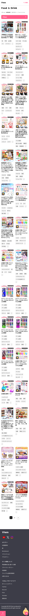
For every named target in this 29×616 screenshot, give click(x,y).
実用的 (21, 273)
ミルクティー (19, 80)
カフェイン (18, 49)
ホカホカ (18, 110)
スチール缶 (18, 41)
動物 (8, 313)
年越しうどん (22, 431)
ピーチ (8, 136)
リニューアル (5, 180)
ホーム (3, 12)
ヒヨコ (17, 238)
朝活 (17, 146)
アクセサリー (5, 557)
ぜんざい (22, 107)
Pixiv (3, 592)
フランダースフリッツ (6, 441)
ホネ (24, 203)
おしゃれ (18, 377)
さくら (3, 136)
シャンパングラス (20, 501)
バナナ (8, 141)
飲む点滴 (9, 241)
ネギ (6, 107)
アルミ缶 (24, 41)
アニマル (18, 371)
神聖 (3, 470)
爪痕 (17, 206)
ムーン (17, 203)
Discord (4, 589)
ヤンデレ (18, 401)
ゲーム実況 (4, 307)
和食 (17, 107)
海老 (17, 176)
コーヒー (18, 75)
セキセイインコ (19, 243)
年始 (17, 428)
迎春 (17, 431)
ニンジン (22, 206)
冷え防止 (4, 246)
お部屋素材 (5, 545)
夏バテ (3, 243)
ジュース (4, 210)
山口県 (9, 41)
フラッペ (4, 141)
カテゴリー (14, 12)
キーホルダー (5, 139)
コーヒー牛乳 (19, 77)
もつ (3, 110)
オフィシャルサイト (7, 584)
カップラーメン (5, 502)
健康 (25, 273)
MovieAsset (5, 551)
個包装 (7, 177)
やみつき (4, 175)
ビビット (4, 313)
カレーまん (9, 72)
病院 (24, 398)
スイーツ (8, 438)
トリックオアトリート (7, 472)
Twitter (4, 587)
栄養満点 (4, 241)
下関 (6, 41)
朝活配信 (22, 146)
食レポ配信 (4, 433)
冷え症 (8, 243)
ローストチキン (19, 504)
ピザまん (4, 75)
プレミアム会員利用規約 (8, 573)
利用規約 (4, 570)
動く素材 (4, 213)
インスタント (5, 505)
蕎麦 (11, 502)
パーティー (8, 43)
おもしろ (4, 478)
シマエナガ (23, 238)
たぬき (9, 272)
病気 (17, 398)
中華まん (4, 77)
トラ (6, 272)
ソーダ (3, 402)
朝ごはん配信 (19, 143)
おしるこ (18, 113)
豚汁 (23, 110)
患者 (21, 398)
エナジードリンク (6, 310)
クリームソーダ (19, 374)
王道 (3, 177)
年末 (21, 428)
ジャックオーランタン (21, 469)
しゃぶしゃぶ (8, 110)
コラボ (3, 438)
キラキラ (4, 400)
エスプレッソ (19, 46)
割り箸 (3, 511)
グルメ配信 (18, 140)
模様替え (18, 472)
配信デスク (24, 472)
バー (3, 43)
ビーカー (23, 401)
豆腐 (10, 107)
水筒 (17, 273)
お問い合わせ (5, 576)
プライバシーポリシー (7, 567)
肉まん (8, 75)
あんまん (4, 72)
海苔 (23, 173)
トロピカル (9, 208)
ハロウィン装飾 (19, 467)
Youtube (4, 595)
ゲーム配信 (4, 305)
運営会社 (4, 598)
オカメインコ (22, 240)
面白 (9, 475)
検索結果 (8, 12)
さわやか (18, 369)
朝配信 (25, 143)
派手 (17, 475)
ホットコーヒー (19, 72)
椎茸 (3, 107)
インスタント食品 (6, 508)
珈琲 (23, 75)
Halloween (4, 475)
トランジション (6, 554)
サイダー (4, 208)
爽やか (8, 210)
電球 (7, 402)
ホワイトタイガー (6, 269)
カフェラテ (18, 43)
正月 (24, 428)
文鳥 (17, 240)
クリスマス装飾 (19, 506)
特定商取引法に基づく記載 (9, 564)
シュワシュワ (5, 397)
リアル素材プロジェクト (7, 435)
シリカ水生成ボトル (20, 279)
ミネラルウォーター (20, 276)
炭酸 (8, 400)
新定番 (8, 175)
